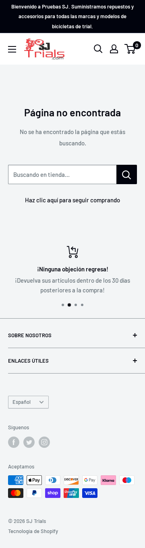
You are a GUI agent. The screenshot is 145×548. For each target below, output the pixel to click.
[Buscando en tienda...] (126, 174)
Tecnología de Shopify (33, 531)
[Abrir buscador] (98, 48)
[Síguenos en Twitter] (29, 442)
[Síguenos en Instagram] (44, 442)
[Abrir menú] (12, 49)
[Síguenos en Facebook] (13, 442)
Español (21, 402)
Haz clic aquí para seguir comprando (72, 200)
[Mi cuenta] (114, 48)
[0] (130, 49)
